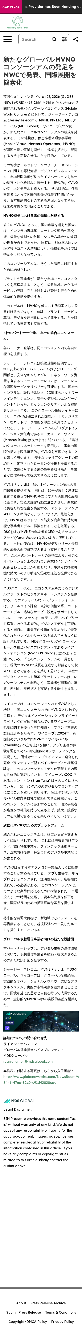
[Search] (54, 39)
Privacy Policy (62, 1322)
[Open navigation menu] (7, 39)
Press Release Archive (48, 1303)
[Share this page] (76, 39)
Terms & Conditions (60, 1312)
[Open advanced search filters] (64, 39)
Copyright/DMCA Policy (27, 1322)
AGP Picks (11, 7)
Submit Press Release (23, 1312)
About (21, 1303)
